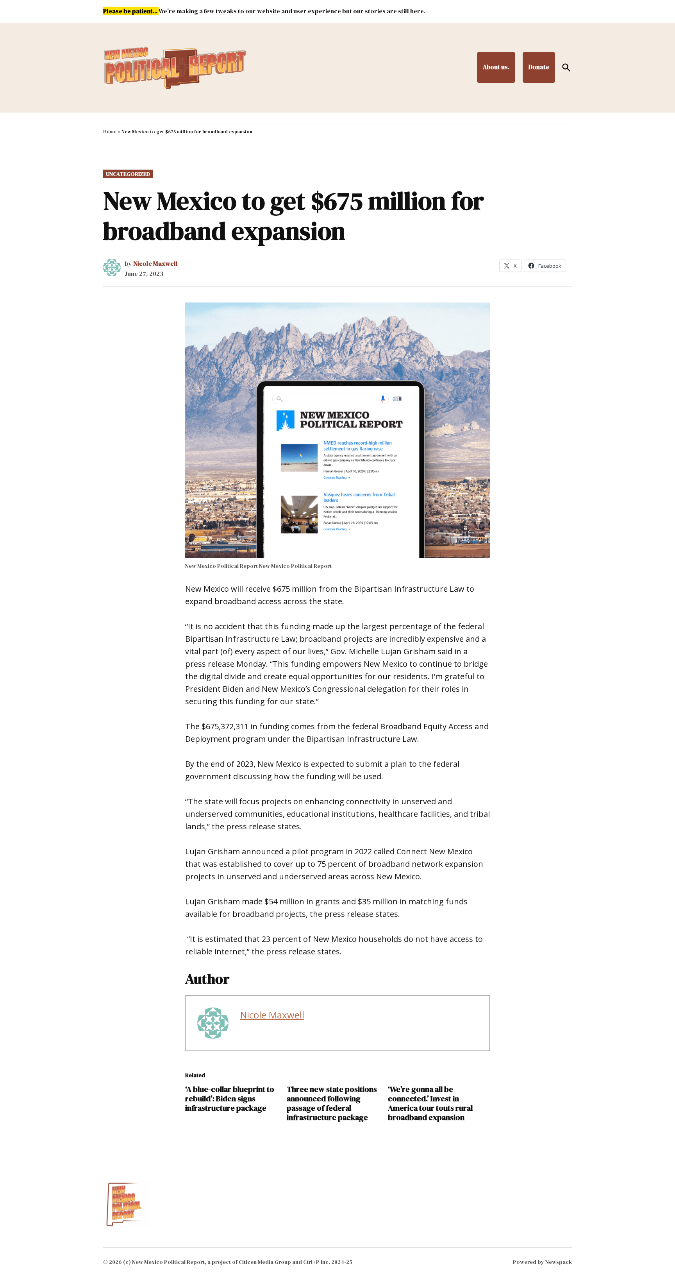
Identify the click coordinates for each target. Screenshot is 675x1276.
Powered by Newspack (542, 1262)
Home (109, 132)
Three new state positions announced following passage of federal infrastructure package (332, 1103)
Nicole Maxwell (155, 263)
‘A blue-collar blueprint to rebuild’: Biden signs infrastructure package (229, 1098)
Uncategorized (128, 174)
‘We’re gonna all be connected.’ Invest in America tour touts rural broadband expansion (430, 1103)
